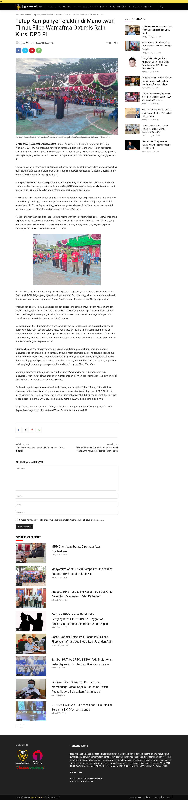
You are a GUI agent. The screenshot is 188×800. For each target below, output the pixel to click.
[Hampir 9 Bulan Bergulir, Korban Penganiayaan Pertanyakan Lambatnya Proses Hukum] (132, 81)
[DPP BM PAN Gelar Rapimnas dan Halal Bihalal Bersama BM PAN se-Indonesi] (31, 711)
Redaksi (146, 797)
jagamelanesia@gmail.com (90, 778)
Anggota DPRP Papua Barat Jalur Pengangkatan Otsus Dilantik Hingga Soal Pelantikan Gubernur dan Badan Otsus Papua (79, 619)
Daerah (19, 562)
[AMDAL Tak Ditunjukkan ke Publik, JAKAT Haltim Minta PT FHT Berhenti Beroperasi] (132, 145)
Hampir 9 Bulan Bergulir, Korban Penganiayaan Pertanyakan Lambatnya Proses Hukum (157, 81)
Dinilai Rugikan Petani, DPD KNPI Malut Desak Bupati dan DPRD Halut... (157, 29)
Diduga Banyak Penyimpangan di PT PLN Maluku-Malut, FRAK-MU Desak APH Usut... (157, 97)
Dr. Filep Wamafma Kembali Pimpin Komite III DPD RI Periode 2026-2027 (155, 129)
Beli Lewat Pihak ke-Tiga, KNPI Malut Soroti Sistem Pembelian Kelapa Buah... (157, 113)
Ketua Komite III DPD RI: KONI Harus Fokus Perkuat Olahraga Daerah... (156, 45)
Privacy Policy (158, 797)
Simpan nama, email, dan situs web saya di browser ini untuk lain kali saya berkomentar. (61, 519)
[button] (161, 6)
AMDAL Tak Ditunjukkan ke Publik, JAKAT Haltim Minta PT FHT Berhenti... (156, 144)
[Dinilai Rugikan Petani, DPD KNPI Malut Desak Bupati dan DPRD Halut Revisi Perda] (132, 30)
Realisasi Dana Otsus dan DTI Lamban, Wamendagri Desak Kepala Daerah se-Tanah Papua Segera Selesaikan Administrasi (79, 686)
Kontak (169, 797)
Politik (27, 14)
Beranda (19, 14)
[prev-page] (17, 726)
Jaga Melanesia (28, 43)
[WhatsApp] (39, 50)
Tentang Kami (135, 797)
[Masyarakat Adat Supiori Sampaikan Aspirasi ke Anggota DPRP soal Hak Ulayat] (31, 576)
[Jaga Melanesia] (17, 42)
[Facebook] (18, 50)
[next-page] (22, 726)
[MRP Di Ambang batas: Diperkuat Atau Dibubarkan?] (31, 553)
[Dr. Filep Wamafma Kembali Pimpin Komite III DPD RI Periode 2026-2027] (132, 129)
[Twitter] (25, 50)
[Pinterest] (32, 50)
